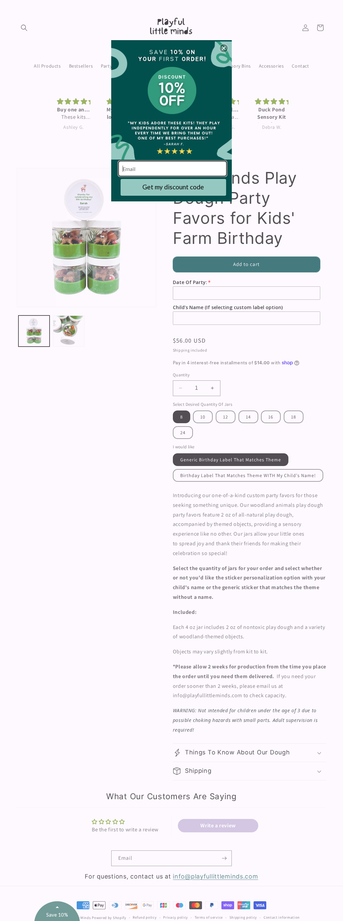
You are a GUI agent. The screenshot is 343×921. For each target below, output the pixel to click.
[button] (224, 48)
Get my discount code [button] (173, 187)
